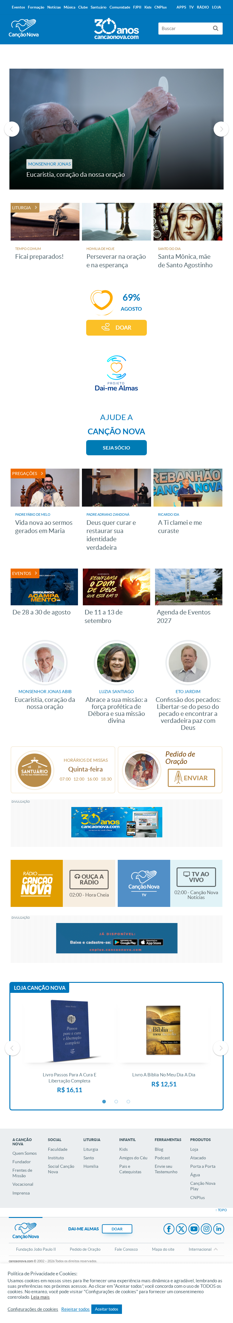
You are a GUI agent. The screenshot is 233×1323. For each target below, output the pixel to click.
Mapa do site (163, 1249)
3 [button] (128, 1101)
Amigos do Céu (133, 1157)
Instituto (56, 1157)
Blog (159, 1149)
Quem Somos (24, 1153)
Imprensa (21, 1193)
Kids (123, 1149)
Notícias (54, 7)
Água (195, 1174)
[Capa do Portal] (116, 27)
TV (191, 7)
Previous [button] (11, 129)
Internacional (200, 1249)
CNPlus (197, 1197)
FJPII (137, 7)
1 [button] (104, 1101)
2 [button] (116, 1101)
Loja (194, 1149)
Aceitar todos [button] (106, 1309)
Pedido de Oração (85, 1249)
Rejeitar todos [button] (75, 1309)
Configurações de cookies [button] (33, 1309)
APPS (181, 7)
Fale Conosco (126, 1249)
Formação (36, 7)
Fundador (21, 1161)
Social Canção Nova (61, 1169)
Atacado (198, 1157)
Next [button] (221, 129)
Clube (83, 7)
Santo (88, 1157)
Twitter (181, 1229)
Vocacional (22, 1184)
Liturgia (90, 1149)
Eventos (18, 7)
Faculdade (57, 1149)
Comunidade (120, 7)
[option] (116, 129)
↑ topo (221, 1210)
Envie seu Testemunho (166, 1169)
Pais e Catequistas (130, 1169)
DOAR (123, 327)
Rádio (203, 7)
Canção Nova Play (202, 1186)
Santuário (98, 7)
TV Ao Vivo (199, 877)
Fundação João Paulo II (36, 1249)
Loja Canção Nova (40, 988)
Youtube (194, 1229)
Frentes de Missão (22, 1173)
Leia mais (40, 1297)
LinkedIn (219, 1229)
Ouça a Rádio (92, 879)
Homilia (90, 1166)
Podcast (162, 1157)
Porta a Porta (202, 1166)
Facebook (169, 1229)
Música (69, 7)
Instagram (206, 1229)
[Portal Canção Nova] (24, 28)
